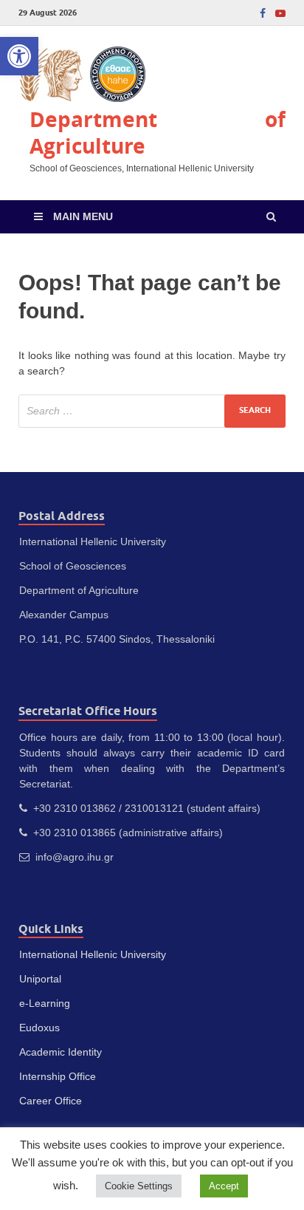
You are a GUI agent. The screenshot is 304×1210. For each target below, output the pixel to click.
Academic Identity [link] (60, 1052)
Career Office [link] (50, 1101)
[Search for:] (152, 411)
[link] (19, 56)
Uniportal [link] (40, 979)
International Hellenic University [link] (92, 954)
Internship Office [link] (57, 1076)
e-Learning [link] (44, 1003)
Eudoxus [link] (39, 1027)
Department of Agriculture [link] (158, 132)
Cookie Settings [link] (139, 1186)
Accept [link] (224, 1186)
